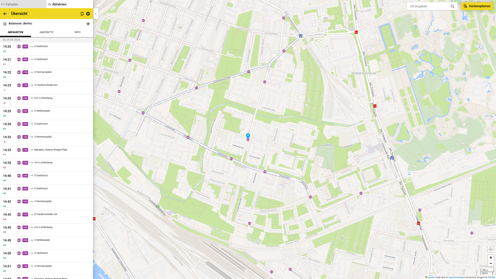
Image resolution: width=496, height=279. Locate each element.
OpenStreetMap (456, 277)
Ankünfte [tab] (46, 32)
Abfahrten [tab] (15, 32)
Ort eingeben (418, 6)
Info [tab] (77, 32)
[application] (248, 139)
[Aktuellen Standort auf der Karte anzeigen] (490, 249)
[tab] (23, 4)
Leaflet (431, 277)
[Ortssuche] (453, 6)
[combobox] (429, 6)
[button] (248, 136)
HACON (491, 277)
